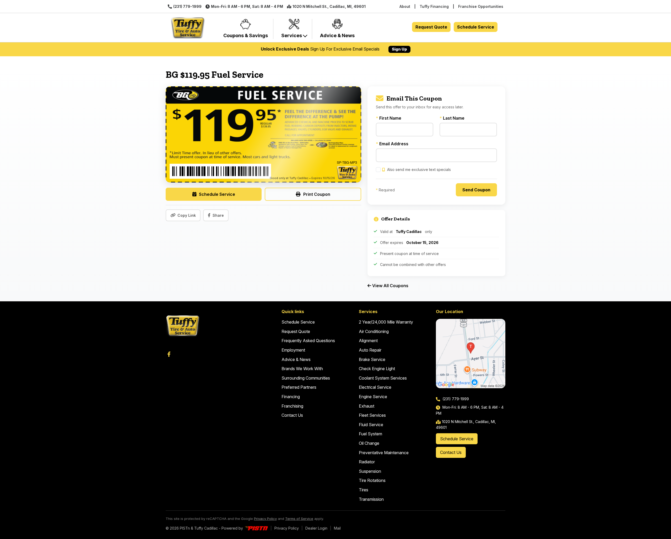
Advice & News (296, 359)
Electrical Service (375, 387)
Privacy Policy (265, 518)
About (404, 6)
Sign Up (399, 49)
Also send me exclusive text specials (418, 169)
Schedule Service (475, 27)
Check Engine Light (377, 368)
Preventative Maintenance (384, 452)
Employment (293, 350)
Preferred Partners (299, 387)
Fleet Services (372, 415)
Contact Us (292, 415)
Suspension (370, 471)
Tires (363, 489)
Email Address (392, 143)
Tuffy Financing (434, 6)
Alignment (368, 340)
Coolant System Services (383, 378)
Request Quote (431, 27)
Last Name (452, 118)
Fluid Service (371, 424)
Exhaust (366, 406)
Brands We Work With (302, 368)
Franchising (292, 406)
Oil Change (369, 443)
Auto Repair (370, 350)
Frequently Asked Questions (308, 340)
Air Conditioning (374, 331)
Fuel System (370, 433)
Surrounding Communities (306, 378)
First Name (388, 118)
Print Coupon (316, 194)
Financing (291, 396)
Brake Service (372, 359)
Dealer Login (316, 528)
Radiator (367, 461)
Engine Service (373, 396)
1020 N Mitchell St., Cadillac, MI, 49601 (329, 6)
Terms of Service (299, 518)
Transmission (371, 499)
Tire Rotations (372, 480)
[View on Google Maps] (470, 353)
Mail (337, 528)
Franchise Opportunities (480, 6)
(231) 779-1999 (187, 6)
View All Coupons (389, 285)
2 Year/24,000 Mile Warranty (386, 322)
